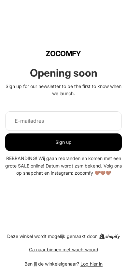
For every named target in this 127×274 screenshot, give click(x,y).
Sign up (63, 142)
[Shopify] (109, 236)
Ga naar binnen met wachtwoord (63, 249)
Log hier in (91, 264)
